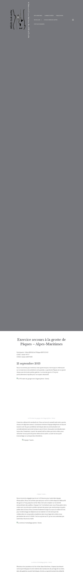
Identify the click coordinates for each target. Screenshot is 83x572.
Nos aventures (38, 15)
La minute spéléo (49, 15)
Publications (59, 15)
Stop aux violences (39, 24)
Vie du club (37, 20)
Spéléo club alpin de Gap (29, 20)
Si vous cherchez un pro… (51, 20)
